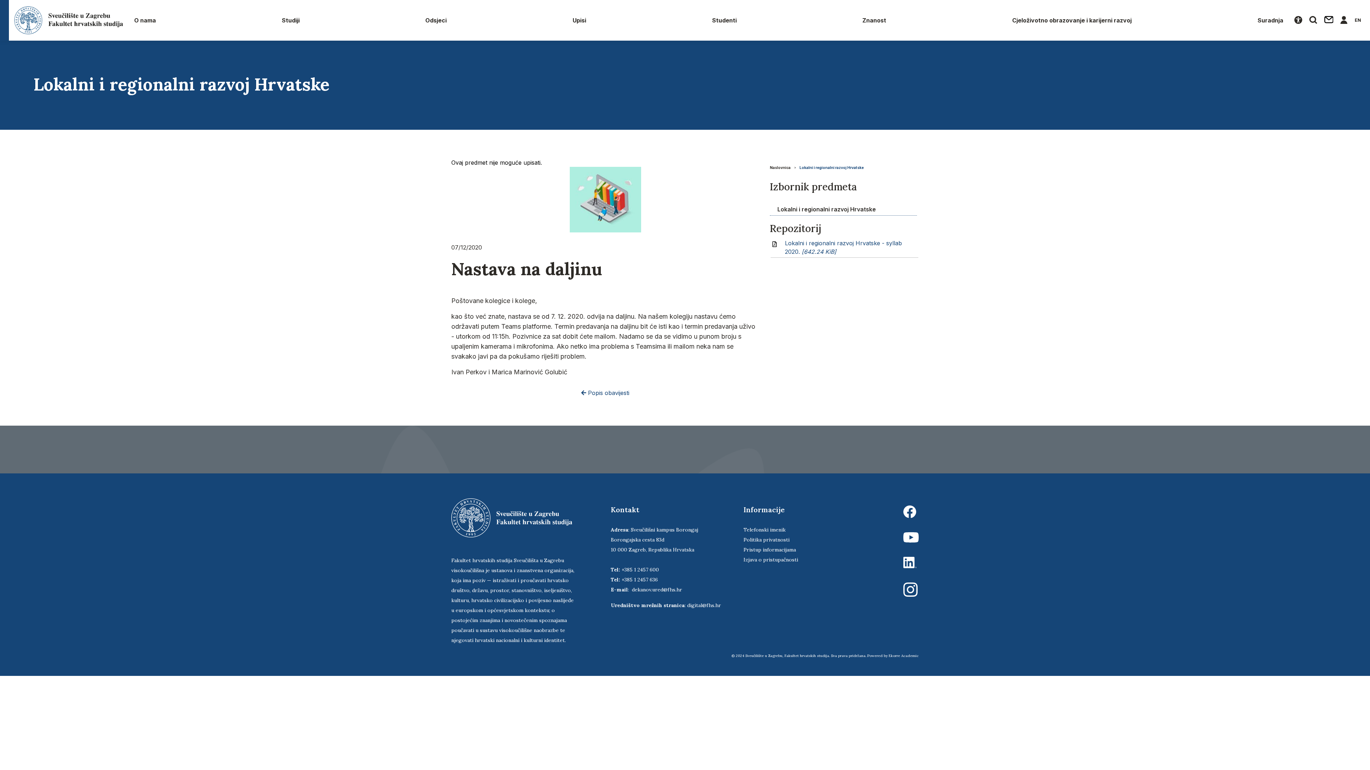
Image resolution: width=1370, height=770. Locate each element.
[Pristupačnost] (1298, 20)
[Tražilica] (1313, 20)
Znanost (874, 20)
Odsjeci (436, 20)
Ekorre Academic (904, 655)
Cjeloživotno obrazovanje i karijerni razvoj (1072, 20)
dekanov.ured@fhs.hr (657, 589)
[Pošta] (1329, 20)
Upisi (579, 20)
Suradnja (1270, 20)
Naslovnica (780, 167)
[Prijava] (1344, 20)
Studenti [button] (724, 20)
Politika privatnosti (767, 540)
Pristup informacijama (770, 549)
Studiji (291, 20)
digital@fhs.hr (704, 605)
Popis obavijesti (607, 392)
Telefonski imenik (765, 530)
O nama (145, 20)
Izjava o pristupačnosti (771, 559)
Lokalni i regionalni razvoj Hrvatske (832, 167)
